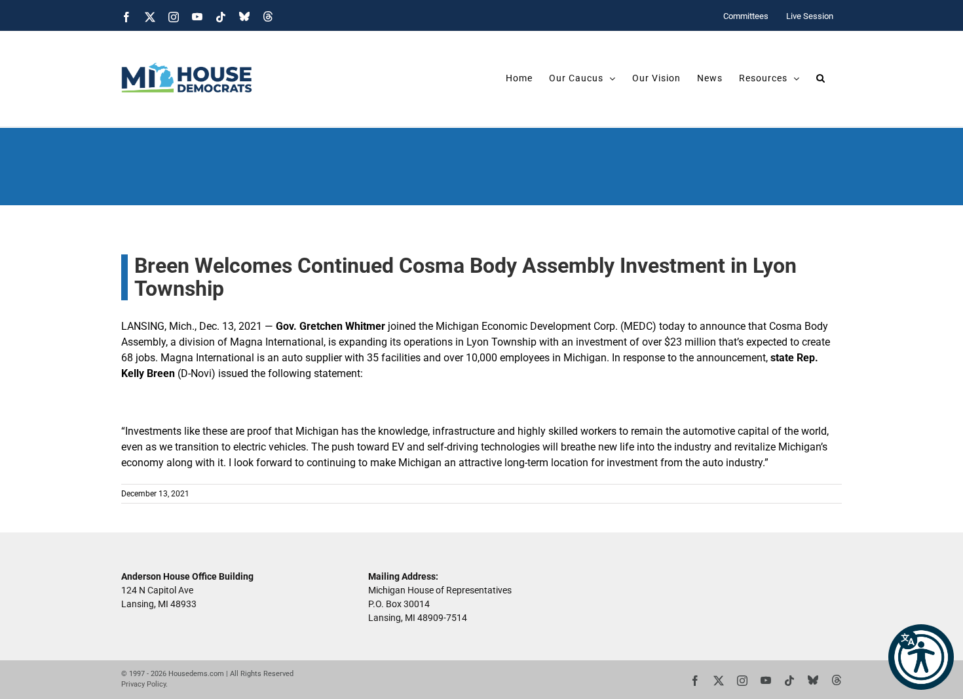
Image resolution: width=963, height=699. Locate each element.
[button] (921, 657)
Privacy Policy (143, 684)
